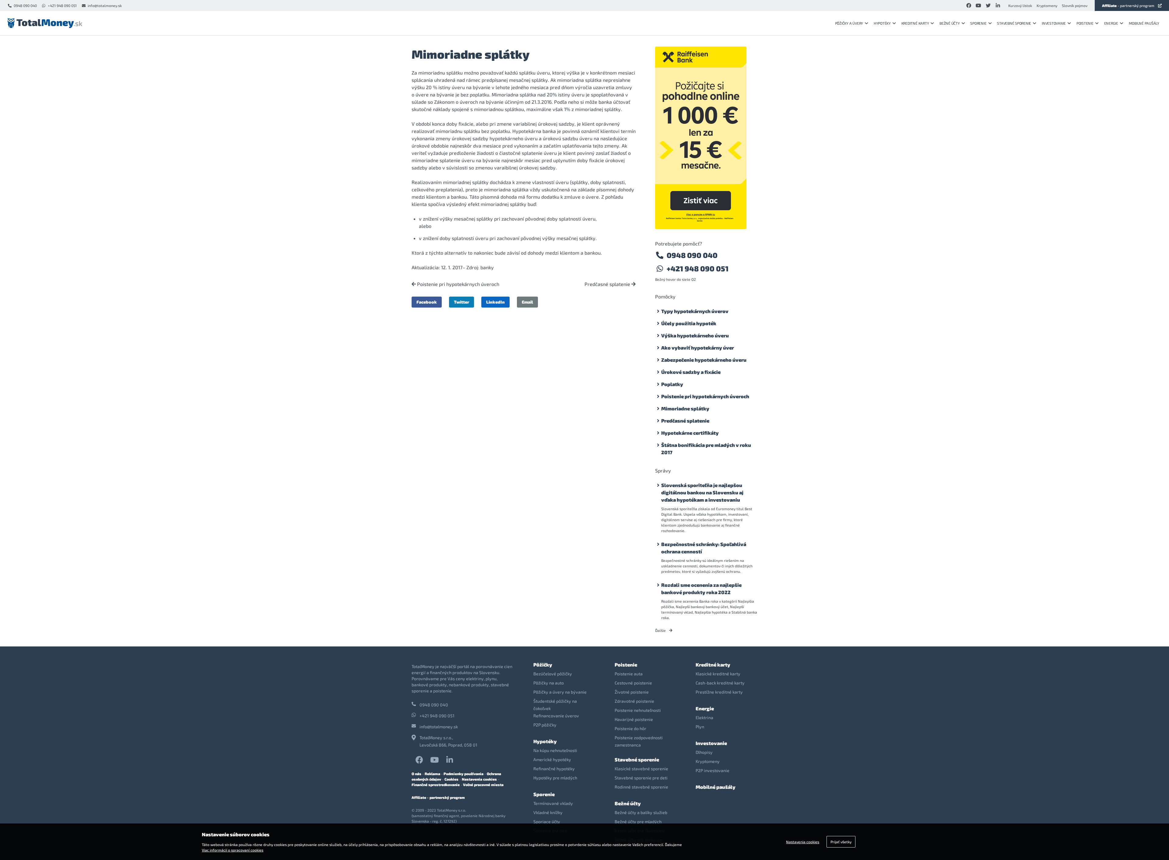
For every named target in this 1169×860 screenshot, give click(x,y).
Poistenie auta (629, 673)
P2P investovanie (712, 770)
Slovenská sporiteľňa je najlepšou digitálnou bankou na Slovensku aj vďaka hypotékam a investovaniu (702, 492)
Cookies (451, 779)
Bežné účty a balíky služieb (641, 812)
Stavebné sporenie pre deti (641, 777)
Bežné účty (949, 23)
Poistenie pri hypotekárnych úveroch (457, 284)
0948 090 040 (25, 5)
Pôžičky (542, 664)
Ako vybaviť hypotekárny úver (697, 347)
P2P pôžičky (544, 724)
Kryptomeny (1047, 5)
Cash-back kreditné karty (720, 682)
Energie (1111, 23)
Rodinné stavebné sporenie (641, 786)
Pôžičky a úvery (849, 23)
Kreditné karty (915, 23)
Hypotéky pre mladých (555, 777)
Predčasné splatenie (607, 284)
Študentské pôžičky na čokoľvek (555, 704)
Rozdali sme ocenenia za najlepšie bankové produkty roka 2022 (701, 588)
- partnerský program (1128, 5)
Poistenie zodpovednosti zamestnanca (639, 741)
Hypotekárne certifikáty (690, 433)
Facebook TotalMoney (419, 760)
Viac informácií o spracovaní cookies (232, 850)
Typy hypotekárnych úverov (694, 311)
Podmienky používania (463, 773)
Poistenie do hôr (630, 728)
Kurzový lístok (1020, 5)
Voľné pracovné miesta (483, 784)
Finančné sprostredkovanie (436, 784)
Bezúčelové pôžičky (552, 673)
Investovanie (1054, 23)
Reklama (432, 773)
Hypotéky (882, 23)
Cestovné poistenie (633, 682)
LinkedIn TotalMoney (449, 760)
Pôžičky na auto (548, 682)
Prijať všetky (840, 842)
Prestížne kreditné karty (719, 692)
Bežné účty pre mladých (638, 821)
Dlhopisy (704, 752)
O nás (416, 773)
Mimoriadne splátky (685, 408)
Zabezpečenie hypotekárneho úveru (703, 360)
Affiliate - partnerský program (438, 797)
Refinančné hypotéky (554, 768)
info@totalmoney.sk (105, 5)
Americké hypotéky (552, 759)
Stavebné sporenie (1014, 23)
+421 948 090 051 (62, 5)
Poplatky (672, 384)
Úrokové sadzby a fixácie (691, 372)
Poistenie (1085, 23)
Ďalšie (661, 630)
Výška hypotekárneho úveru (695, 335)
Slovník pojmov (1074, 5)
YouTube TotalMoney (434, 760)
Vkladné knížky (548, 812)
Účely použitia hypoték (688, 323)
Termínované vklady (553, 803)
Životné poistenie (632, 692)
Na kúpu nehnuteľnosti (555, 750)
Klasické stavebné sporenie (641, 768)
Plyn (700, 726)
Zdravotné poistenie (634, 701)
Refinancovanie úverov (556, 715)
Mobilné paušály (1144, 23)
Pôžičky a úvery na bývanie (560, 692)
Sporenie (978, 23)
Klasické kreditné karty (718, 673)
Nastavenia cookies (479, 779)
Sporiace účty (546, 821)
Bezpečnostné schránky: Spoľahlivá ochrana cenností (703, 547)
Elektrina (704, 717)
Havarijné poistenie (634, 719)
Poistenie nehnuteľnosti (638, 710)
